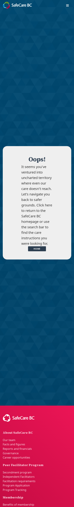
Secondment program (17, 472)
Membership (13, 497)
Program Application (16, 485)
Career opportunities (16, 457)
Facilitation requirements (19, 481)
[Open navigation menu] (67, 6)
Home (37, 248)
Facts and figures (14, 444)
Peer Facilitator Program (23, 465)
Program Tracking (14, 490)
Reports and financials (17, 449)
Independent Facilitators (19, 477)
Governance (11, 453)
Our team (9, 440)
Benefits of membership (18, 504)
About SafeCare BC (18, 432)
